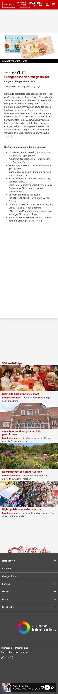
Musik (5, 599)
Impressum (7, 648)
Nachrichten (8, 561)
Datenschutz (21, 648)
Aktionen (7, 568)
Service (6, 584)
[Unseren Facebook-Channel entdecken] (7, 657)
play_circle (47, 687)
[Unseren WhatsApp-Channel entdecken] (2, 657)
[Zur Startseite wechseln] (8, 5)
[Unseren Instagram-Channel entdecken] (11, 657)
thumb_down (42, 687)
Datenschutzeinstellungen (14, 652)
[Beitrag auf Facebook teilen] (18, 72)
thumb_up (52, 687)
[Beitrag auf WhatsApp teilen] (14, 72)
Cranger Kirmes (10, 576)
